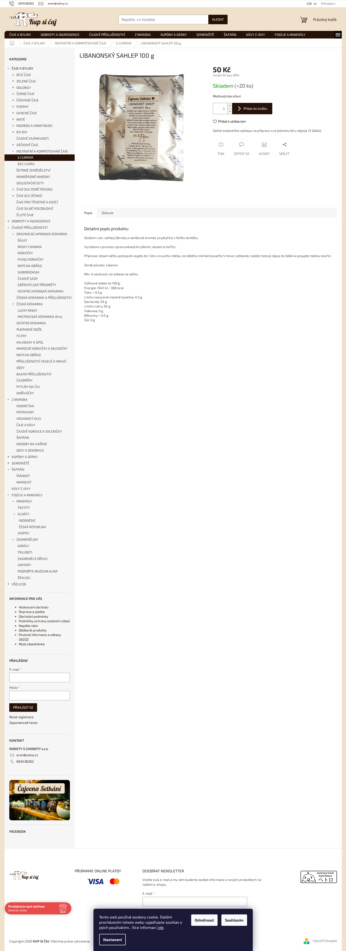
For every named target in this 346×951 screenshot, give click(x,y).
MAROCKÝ (23, 482)
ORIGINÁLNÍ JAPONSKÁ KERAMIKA (41, 234)
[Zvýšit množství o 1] (229, 106)
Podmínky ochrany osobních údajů (44, 621)
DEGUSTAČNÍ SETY (30, 183)
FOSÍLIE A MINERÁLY (27, 495)
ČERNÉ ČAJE (25, 94)
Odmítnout (204, 920)
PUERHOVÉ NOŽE (29, 329)
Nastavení (112, 939)
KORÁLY (23, 546)
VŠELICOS (19, 584)
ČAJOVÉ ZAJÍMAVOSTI (32, 138)
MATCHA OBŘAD (30, 266)
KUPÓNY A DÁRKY (25, 457)
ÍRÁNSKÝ (23, 476)
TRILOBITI (25, 552)
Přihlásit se (23, 707)
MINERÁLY (24, 501)
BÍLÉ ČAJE (23, 75)
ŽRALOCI (24, 578)
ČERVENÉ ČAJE (27, 100)
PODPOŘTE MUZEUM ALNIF (38, 571)
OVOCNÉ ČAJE (26, 113)
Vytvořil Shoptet (325, 941)
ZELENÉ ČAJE (26, 81)
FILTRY (21, 336)
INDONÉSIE (27, 520)
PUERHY (22, 107)
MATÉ (20, 119)
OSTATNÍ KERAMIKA (31, 323)
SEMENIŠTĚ (20, 463)
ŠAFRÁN (22, 437)
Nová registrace (21, 717)
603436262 (25, 761)
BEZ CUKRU (26, 164)
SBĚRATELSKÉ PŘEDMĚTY (37, 285)
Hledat (218, 19)
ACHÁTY (23, 514)
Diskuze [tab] (107, 213)
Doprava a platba (32, 612)
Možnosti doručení (227, 96)
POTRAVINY (25, 412)
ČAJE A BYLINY (22, 68)
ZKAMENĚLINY (27, 539)
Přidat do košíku (255, 108)
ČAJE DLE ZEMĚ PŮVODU (34, 189)
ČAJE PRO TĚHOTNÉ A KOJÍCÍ (37, 202)
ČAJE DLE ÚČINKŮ (29, 196)
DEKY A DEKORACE (30, 450)
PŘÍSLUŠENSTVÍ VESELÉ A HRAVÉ (41, 361)
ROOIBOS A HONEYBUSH (34, 126)
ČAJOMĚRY (24, 380)
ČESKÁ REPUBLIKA (32, 527)
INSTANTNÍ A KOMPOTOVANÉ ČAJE (42, 151)
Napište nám (28, 626)
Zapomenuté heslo (23, 723)
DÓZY (20, 368)
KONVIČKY (25, 253)
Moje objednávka (32, 644)
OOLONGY (23, 88)
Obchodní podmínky (33, 616)
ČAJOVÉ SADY (28, 279)
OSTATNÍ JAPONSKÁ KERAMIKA (40, 291)
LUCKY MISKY (27, 310)
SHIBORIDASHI (28, 272)
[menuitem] (20, 34)
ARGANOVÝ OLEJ (28, 418)
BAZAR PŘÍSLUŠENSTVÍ (33, 374)
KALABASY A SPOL (30, 342)
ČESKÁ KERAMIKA (29, 304)
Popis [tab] (88, 213)
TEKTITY (24, 508)
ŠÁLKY (22, 240)
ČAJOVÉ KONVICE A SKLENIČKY (39, 431)
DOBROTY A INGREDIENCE (31, 221)
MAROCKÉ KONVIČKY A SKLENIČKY (41, 348)
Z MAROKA (20, 399)
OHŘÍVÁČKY (25, 393)
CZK (310, 3)
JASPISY (23, 533)
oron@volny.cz (27, 755)
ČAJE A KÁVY (25, 425)
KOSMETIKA (25, 406)
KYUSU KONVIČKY (31, 259)
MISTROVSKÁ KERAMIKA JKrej (40, 317)
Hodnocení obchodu (34, 607)
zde (160, 927)
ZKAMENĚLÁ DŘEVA (33, 559)
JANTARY (24, 565)
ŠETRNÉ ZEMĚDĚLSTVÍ (33, 170)
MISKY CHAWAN (30, 247)
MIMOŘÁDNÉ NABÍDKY (33, 177)
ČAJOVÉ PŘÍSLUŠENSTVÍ (30, 227)
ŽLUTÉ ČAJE (25, 215)
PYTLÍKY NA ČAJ (28, 387)
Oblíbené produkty (32, 630)
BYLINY (21, 132)
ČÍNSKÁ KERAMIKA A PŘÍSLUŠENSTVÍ (44, 298)
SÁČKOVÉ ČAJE (27, 145)
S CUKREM (25, 157)
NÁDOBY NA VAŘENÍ (31, 444)
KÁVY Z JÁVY (21, 489)
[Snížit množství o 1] (229, 111)
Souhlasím (234, 920)
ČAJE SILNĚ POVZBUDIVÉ (34, 208)
